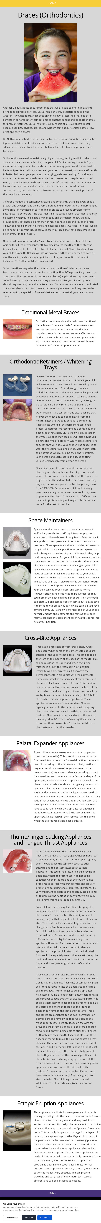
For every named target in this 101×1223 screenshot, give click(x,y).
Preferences (12, 1217)
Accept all (45, 1217)
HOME (52, 3)
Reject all (28, 1217)
